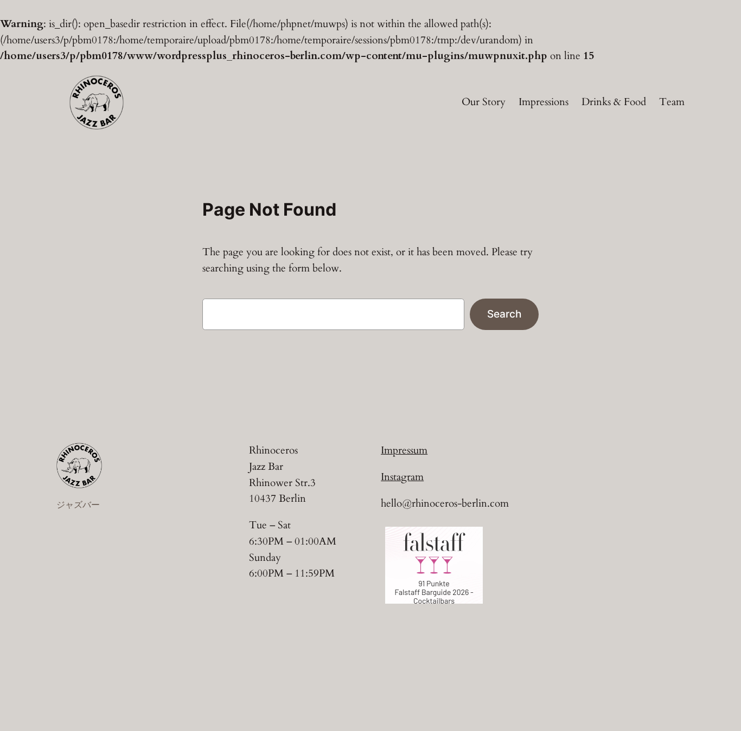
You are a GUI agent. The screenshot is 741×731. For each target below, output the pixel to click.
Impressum (404, 450)
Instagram (402, 477)
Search (504, 313)
